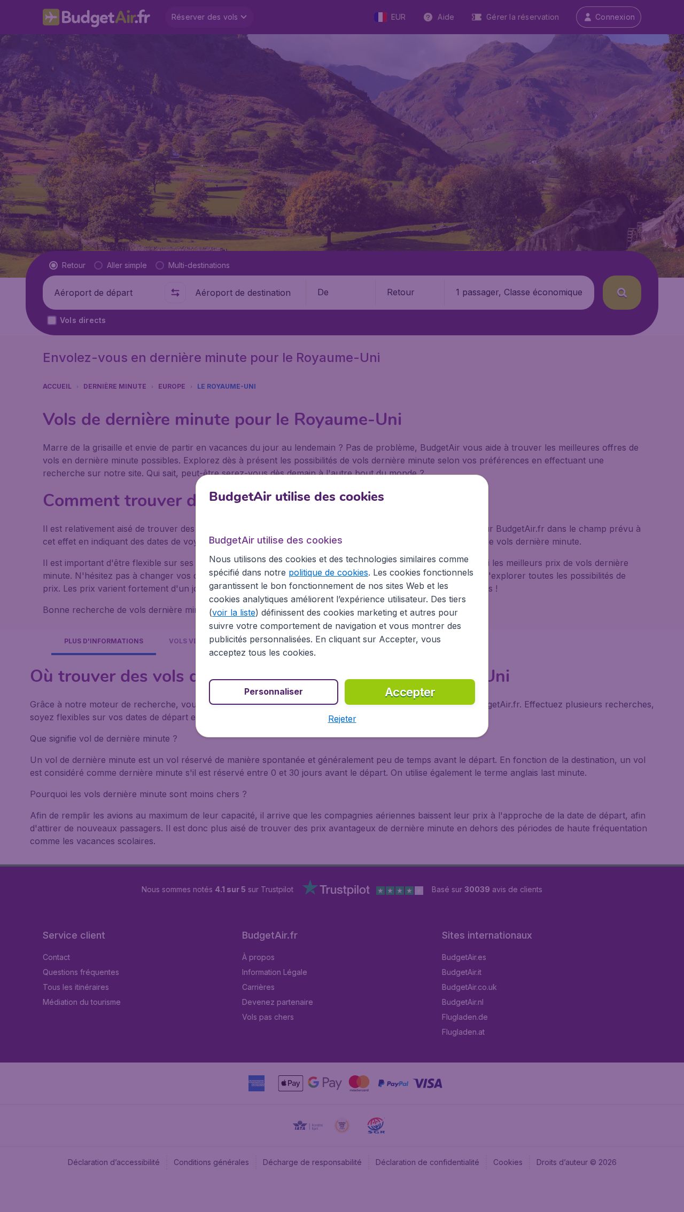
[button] (342, 718)
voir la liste (233, 612)
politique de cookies (328, 572)
